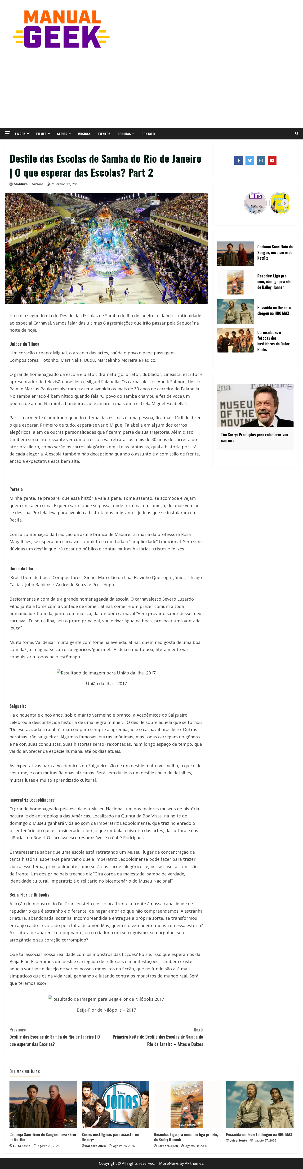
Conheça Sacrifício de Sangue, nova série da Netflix (42, 1137)
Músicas (84, 133)
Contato (148, 133)
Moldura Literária (28, 184)
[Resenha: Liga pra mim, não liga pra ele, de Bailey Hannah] (187, 1104)
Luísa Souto (22, 1146)
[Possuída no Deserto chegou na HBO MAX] (260, 1104)
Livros (20, 133)
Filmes (41, 133)
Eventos (104, 133)
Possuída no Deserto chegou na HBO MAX (259, 1134)
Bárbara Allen (95, 1146)
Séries (62, 133)
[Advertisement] (151, 87)
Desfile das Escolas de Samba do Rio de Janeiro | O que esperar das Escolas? (54, 1036)
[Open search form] (296, 133)
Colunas (124, 133)
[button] (7, 133)
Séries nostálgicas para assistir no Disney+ (110, 1137)
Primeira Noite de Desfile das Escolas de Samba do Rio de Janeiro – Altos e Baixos (158, 1036)
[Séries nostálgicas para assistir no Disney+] (115, 1104)
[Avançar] (285, 203)
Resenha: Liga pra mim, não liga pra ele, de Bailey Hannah (186, 1137)
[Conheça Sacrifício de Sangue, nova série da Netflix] (43, 1104)
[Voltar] (226, 203)
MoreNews (169, 1163)
